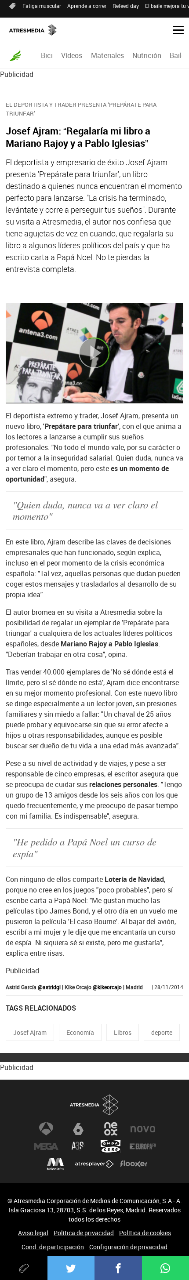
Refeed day (126, 5)
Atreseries (78, 1146)
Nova (143, 1128)
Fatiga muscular (41, 5)
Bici (47, 55)
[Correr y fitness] (15, 55)
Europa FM (143, 1146)
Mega (46, 1146)
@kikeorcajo (107, 986)
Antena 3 (46, 1128)
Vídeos (71, 55)
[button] (175, 29)
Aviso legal (33, 1233)
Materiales (107, 55)
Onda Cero (111, 1146)
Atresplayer (94, 1164)
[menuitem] (47, 55)
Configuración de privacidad (128, 1247)
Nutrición (146, 55)
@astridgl (49, 986)
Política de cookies (145, 1233)
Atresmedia (94, 1104)
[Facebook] (118, 1268)
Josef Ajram (30, 1032)
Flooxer (133, 1164)
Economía (80, 1032)
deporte (161, 1032)
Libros (122, 1032)
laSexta (78, 1128)
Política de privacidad (84, 1233)
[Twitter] (71, 1268)
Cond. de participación (53, 1247)
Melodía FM (55, 1164)
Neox (111, 1128)
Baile (177, 55)
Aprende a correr (86, 5)
